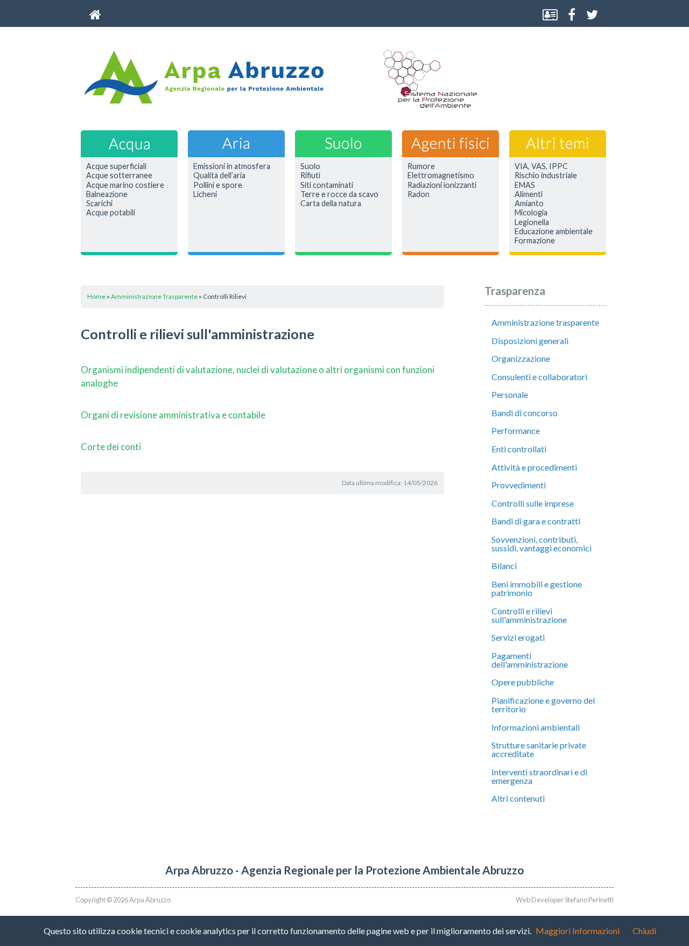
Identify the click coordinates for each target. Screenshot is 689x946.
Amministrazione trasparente (545, 322)
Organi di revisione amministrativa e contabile (173, 415)
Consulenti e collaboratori (539, 377)
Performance (515, 430)
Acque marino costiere (125, 185)
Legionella (532, 222)
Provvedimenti (518, 485)
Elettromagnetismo (440, 175)
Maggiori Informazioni (578, 931)
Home (96, 296)
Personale (509, 394)
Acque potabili (110, 212)
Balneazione (107, 194)
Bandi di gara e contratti (535, 521)
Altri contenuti (518, 798)
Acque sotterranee (119, 175)
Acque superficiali (116, 166)
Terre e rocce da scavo (339, 194)
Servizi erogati (518, 637)
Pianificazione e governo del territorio (543, 704)
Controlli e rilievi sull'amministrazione (529, 615)
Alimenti (529, 194)
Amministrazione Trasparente (154, 296)
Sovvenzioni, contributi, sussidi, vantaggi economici (541, 543)
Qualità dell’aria (219, 175)
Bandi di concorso (524, 413)
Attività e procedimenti (534, 467)
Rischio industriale (546, 175)
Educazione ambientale (554, 231)
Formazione (535, 240)
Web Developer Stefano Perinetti (565, 899)
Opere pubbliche (522, 682)
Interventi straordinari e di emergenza (539, 776)
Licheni (205, 194)
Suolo (310, 166)
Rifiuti (310, 175)
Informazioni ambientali (535, 727)
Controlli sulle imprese (532, 503)
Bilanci (504, 565)
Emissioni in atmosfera (231, 166)
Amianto (529, 203)
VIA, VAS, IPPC (541, 166)
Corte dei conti (111, 446)
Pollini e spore (217, 185)
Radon (418, 194)
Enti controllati (518, 449)
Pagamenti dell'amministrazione (529, 659)
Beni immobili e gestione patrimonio (536, 588)
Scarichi (99, 203)
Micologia (531, 212)
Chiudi (644, 931)
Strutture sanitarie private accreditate (538, 749)
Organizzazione (520, 358)
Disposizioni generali (529, 340)
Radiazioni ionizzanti (441, 185)
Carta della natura (330, 203)
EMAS (525, 185)
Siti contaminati (326, 185)
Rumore (421, 166)
